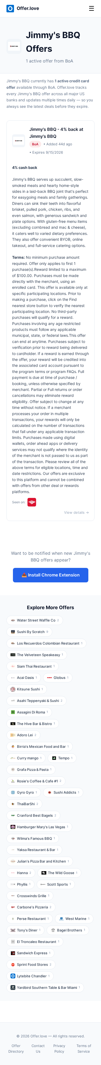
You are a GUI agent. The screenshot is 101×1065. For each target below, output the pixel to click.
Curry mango (29, 758)
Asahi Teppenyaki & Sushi (39, 700)
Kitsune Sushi (30, 689)
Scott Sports (59, 884)
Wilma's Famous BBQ (36, 838)
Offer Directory (16, 1048)
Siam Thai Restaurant (36, 666)
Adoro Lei (26, 735)
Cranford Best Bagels (36, 815)
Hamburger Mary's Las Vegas (42, 827)
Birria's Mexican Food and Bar (43, 746)
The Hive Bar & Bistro (36, 724)
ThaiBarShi (27, 804)
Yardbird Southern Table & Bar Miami (48, 987)
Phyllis (23, 884)
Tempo (65, 758)
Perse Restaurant (33, 918)
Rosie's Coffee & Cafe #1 (39, 781)
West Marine (77, 918)
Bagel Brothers (71, 930)
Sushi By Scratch (32, 632)
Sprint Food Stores (34, 964)
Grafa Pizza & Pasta (34, 769)
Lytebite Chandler (33, 976)
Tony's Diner (28, 930)
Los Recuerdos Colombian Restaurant (49, 643)
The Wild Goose (62, 873)
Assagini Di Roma (32, 712)
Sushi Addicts (66, 792)
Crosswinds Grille (33, 896)
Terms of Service (83, 1048)
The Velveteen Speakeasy (40, 655)
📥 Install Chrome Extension (51, 575)
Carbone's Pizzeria (34, 907)
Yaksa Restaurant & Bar (37, 850)
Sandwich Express (33, 953)
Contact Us (38, 1048)
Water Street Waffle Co (38, 620)
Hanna (24, 873)
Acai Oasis (27, 677)
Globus (61, 677)
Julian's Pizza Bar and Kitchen (43, 861)
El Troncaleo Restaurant (38, 942)
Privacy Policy (59, 1048)
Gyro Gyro (27, 792)
